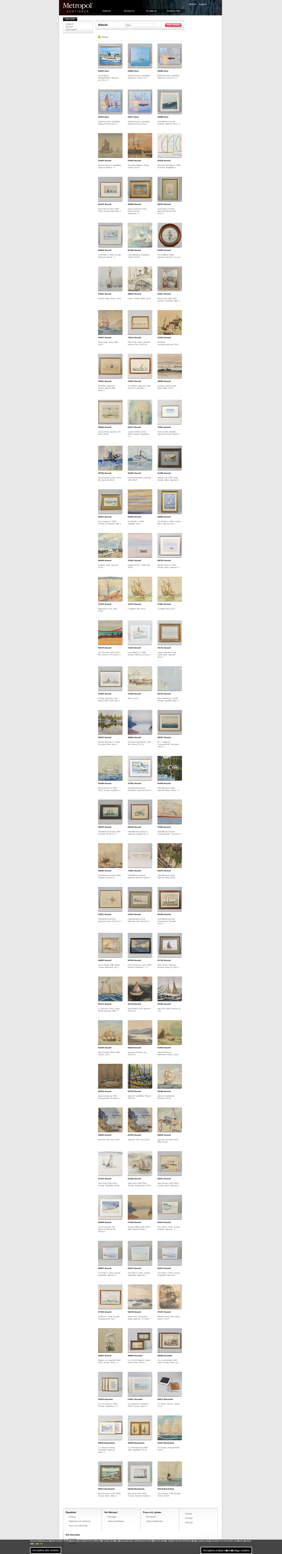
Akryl (103, 71)
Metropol (78, 7)
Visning (72, 1517)
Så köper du (129, 11)
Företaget (112, 1517)
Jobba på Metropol (116, 1521)
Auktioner (106, 11)
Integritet (73, 1539)
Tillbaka (104, 37)
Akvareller (135, 1356)
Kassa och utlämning (78, 1526)
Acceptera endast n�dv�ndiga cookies (226, 1550)
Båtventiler (165, 1399)
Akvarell (104, 161)
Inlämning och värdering (79, 1521)
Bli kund (192, 4)
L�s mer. (39, 1544)
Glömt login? (71, 29)
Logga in (203, 4)
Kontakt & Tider (173, 11)
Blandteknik (106, 1443)
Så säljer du (151, 11)
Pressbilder (151, 1517)
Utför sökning (173, 25)
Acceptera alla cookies (45, 1550)
